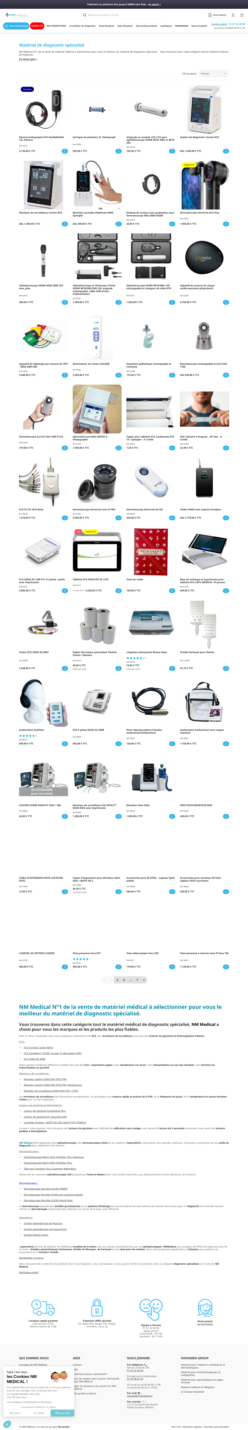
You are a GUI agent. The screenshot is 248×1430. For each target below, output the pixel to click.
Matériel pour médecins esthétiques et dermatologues (203, 1366)
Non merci (15, 1413)
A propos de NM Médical (33, 1364)
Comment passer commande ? (90, 1374)
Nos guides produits (84, 1393)
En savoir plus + (28, 59)
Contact (77, 1364)
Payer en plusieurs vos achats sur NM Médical (94, 1387)
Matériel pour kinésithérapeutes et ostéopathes (201, 1374)
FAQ (75, 1369)
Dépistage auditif (29, 1272)
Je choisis (39, 1413)
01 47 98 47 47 (135, 1378)
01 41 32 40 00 (135, 1370)
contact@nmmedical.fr (140, 1395)
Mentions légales (192, 1426)
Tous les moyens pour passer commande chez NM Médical (96, 1380)
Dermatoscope (27, 1183)
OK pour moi (62, 1413)
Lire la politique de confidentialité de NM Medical (29, 1402)
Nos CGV (176, 1426)
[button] (7, 1424)
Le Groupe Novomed (192, 1391)
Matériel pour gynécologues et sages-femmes (202, 1381)
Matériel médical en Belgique (197, 1387)
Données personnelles (216, 1426)
